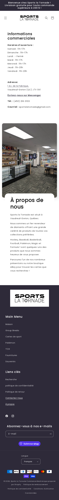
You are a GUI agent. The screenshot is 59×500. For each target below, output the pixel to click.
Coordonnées (31, 493)
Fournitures (11, 355)
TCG (7, 349)
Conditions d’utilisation (44, 489)
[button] (5, 18)
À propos (10, 404)
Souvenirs (10, 361)
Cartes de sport (13, 336)
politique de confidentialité (19, 385)
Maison (9, 324)
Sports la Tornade (19, 481)
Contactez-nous (14, 398)
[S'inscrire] (50, 434)
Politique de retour (15, 391)
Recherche (11, 379)
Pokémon (10, 342)
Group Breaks (12, 330)
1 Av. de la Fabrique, (18, 85)
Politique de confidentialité (19, 489)
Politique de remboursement (35, 484)
